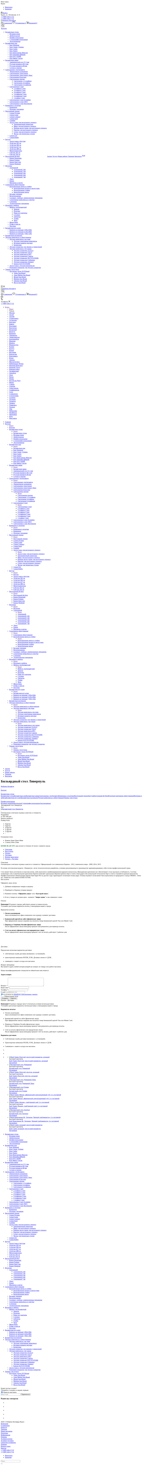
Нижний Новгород (16, 365)
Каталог (12, 427)
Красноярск (13, 356)
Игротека (16, 608)
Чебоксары (13, 411)
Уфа (10, 409)
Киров (11, 350)
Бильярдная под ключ (21, 693)
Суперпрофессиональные (31, 803)
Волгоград (13, 328)
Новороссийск (14, 369)
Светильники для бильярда (23, 482)
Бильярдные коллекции (29, 798)
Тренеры (4, 1429)
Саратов (12, 386)
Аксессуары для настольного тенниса (31, 554)
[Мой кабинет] (2, 297)
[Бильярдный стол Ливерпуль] (12, 809)
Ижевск (12, 343)
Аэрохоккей (22, 614)
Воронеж (12, 333)
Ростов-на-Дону (15, 381)
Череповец (13, 414)
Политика (4, 1433)
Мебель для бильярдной (26, 669)
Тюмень (12, 403)
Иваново (12, 341)
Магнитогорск (14, 362)
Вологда (12, 332)
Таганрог (12, 399)
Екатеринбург (14, 339)
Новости (4, 1427)
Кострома (12, 352)
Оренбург (12, 373)
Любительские (16, 803)
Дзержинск (13, 335)
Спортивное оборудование (23, 635)
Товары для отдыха (20, 750)
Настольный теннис (20, 539)
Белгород (12, 322)
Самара (11, 384)
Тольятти (12, 401)
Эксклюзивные (45, 803)
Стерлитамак (14, 396)
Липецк (12, 360)
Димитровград (14, 337)
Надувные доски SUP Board (27, 755)
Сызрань (12, 397)
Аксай (11, 315)
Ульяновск (13, 405)
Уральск (12, 407)
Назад (11, 309)
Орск (11, 375)
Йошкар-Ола (13, 345)
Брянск (11, 324)
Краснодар (13, 354)
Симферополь (14, 390)
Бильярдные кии (19, 448)
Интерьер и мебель (20, 663)
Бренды (3, 1448)
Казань (11, 347)
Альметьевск (13, 318)
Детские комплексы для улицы (29, 725)
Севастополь (13, 388)
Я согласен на (20, 994)
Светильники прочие (25, 495)
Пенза (11, 377)
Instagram (8, 9)
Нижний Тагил (14, 367)
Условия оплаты (6, 1439)
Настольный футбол (20, 595)
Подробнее (13, 1063)
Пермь (11, 379)
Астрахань (13, 320)
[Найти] (2, 1463)
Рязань (11, 382)
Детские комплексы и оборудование (26, 706)
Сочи (11, 392)
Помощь (4, 1437)
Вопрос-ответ (6, 1446)
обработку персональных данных (25, 994)
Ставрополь (13, 394)
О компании (5, 1425)
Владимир (13, 326)
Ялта (11, 416)
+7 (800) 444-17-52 (7, 17)
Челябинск (13, 413)
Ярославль (13, 418)
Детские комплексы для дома (28, 712)
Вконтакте (8, 7)
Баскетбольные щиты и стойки (29, 640)
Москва (12, 313)
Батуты (16, 574)
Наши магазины (6, 1431)
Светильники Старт (25, 507)
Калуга (11, 348)
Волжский (13, 330)
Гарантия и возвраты (8, 1442)
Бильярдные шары (19, 469)
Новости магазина (9, 1392)
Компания (4, 1424)
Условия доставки (7, 1441)
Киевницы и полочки (21, 529)
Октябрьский (14, 371)
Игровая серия (6, 803)
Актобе (11, 316)
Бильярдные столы (20, 433)
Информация (5, 1435)
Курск (11, 358)
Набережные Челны (16, 364)
